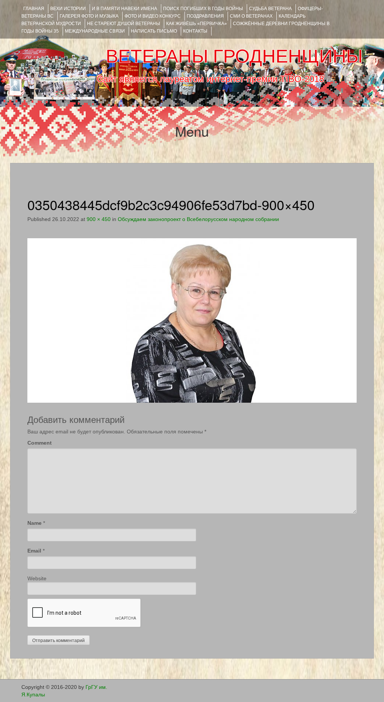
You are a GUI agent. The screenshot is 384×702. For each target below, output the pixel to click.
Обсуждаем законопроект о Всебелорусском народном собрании (198, 219)
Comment (39, 443)
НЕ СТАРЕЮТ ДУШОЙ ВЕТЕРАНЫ (123, 23)
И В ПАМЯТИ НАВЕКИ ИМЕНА (124, 8)
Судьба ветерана (270, 8)
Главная (33, 8)
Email (34, 551)
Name (34, 523)
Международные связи (95, 31)
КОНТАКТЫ (195, 31)
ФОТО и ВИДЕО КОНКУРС (152, 16)
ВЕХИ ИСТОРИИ (68, 8)
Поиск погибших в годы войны (203, 8)
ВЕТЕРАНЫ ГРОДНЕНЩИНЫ (234, 56)
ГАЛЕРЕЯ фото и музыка (89, 16)
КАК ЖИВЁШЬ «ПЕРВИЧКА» (196, 23)
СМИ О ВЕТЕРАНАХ (251, 16)
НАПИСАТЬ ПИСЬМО (154, 31)
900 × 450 (99, 219)
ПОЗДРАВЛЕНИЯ (205, 16)
